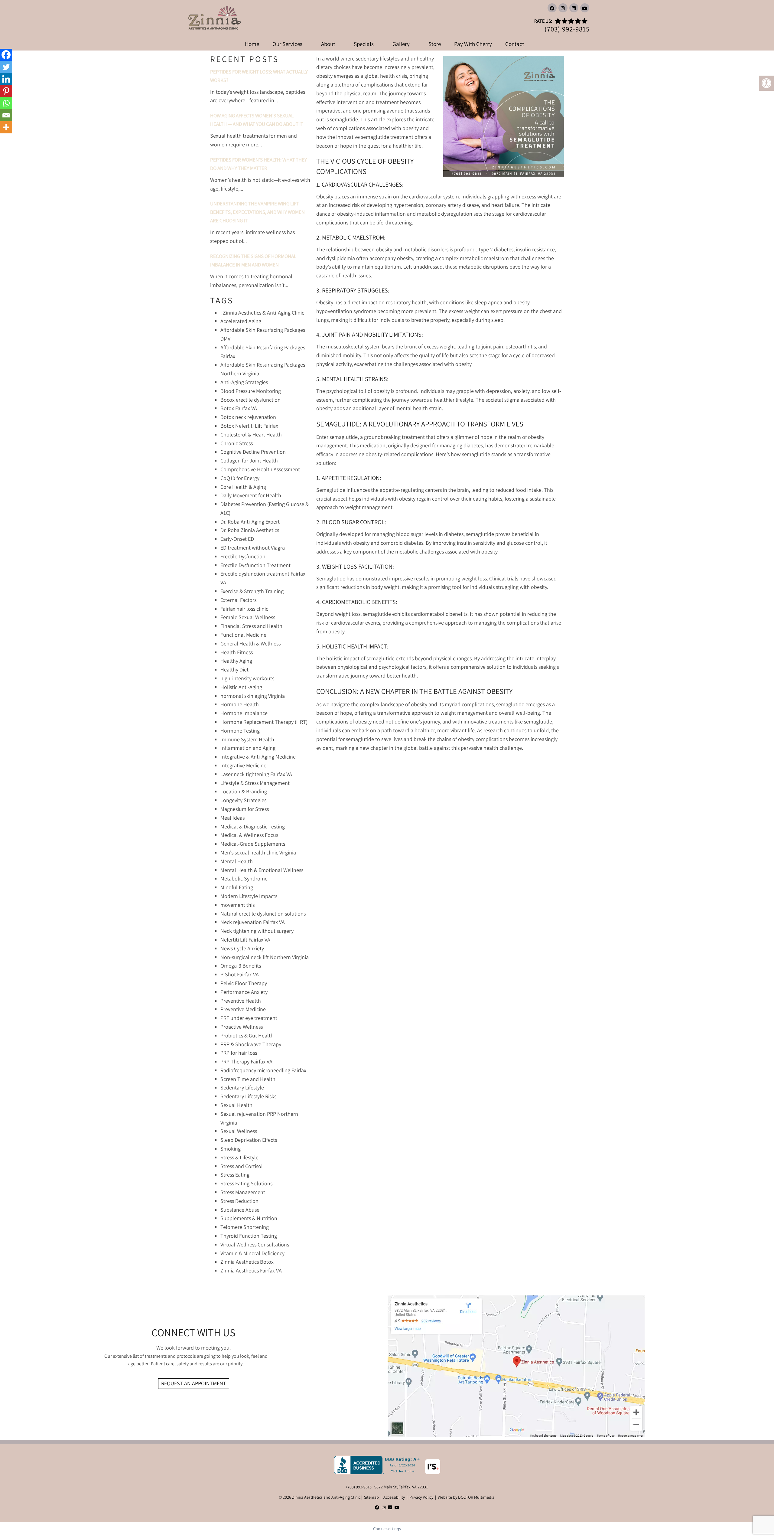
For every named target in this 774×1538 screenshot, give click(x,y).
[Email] (6, 115)
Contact (514, 43)
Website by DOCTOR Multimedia (466, 1497)
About (328, 43)
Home (252, 43)
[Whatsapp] (6, 103)
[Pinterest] (6, 91)
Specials (364, 43)
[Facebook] (6, 55)
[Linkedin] (6, 79)
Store (434, 43)
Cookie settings (387, 1528)
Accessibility (394, 1497)
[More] (6, 127)
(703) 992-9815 (567, 29)
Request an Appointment (193, 1383)
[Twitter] (6, 67)
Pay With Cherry (473, 43)
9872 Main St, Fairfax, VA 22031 (401, 1487)
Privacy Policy (421, 1497)
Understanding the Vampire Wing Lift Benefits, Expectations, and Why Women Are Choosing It (257, 212)
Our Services (287, 43)
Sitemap (371, 1497)
